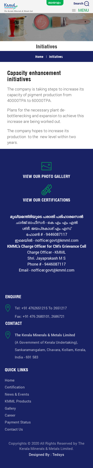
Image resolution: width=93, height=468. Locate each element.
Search (78, 3)
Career (10, 415)
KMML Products (18, 401)
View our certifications (46, 199)
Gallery (10, 408)
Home (39, 57)
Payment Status (18, 422)
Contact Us (14, 429)
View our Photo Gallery (46, 176)
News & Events (17, 394)
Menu (83, 10)
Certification (15, 387)
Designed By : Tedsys (46, 454)
